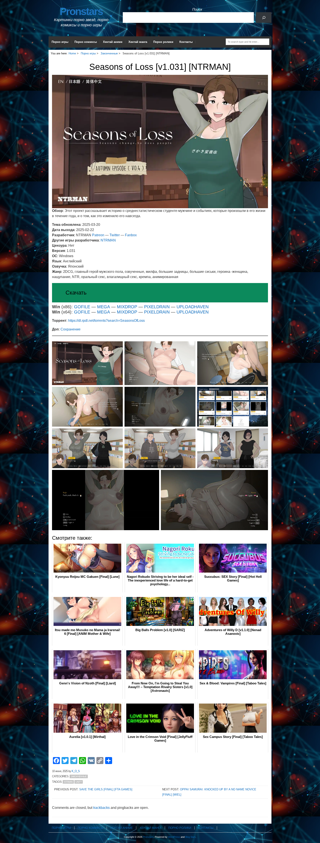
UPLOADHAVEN (193, 306)
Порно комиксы (85, 42)
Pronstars (81, 11)
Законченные (79, 776)
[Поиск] (263, 17)
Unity (79, 782)
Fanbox (131, 235)
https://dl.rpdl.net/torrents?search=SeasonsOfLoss (106, 320)
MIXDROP (127, 306)
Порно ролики (163, 42)
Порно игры (60, 42)
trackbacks (101, 807)
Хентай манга (137, 42)
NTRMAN (108, 240)
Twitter (114, 235)
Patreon (98, 235)
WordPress (174, 837)
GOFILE (82, 306)
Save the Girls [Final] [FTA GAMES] (105, 789)
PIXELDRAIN (157, 306)
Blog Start (190, 837)
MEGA (104, 306)
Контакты (186, 42)
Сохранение (71, 329)
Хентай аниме (112, 42)
